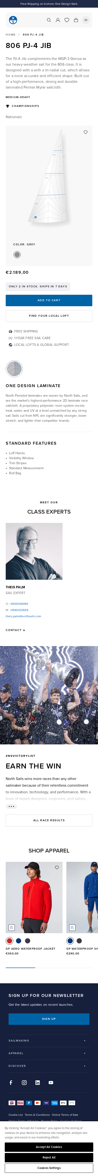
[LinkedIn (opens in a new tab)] (37, 1082)
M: (17, 610)
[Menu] (86, 20)
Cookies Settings (49, 1168)
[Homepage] (13, 20)
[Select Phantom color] (27, 941)
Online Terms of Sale (65, 1115)
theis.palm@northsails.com (23, 616)
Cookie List (16, 1115)
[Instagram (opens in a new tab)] (24, 1082)
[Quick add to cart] (12, 928)
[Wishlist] (67, 20)
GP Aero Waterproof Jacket (30, 949)
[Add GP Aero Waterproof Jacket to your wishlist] (57, 867)
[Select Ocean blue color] (18, 941)
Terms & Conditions (37, 1115)
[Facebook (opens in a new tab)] (11, 1082)
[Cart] (76, 20)
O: (17, 604)
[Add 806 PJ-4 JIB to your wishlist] (85, 132)
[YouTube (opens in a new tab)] (51, 1082)
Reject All (49, 1157)
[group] (34, 911)
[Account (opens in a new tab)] (58, 20)
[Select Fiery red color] (9, 941)
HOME (11, 34)
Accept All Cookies (49, 1147)
